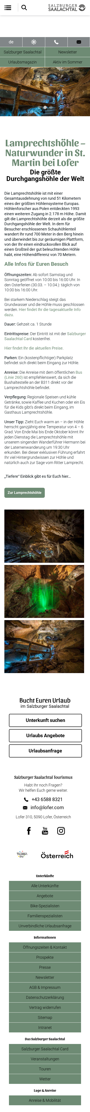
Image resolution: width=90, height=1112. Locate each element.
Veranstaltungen (45, 1059)
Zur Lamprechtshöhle (25, 493)
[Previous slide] (7, 92)
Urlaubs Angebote (45, 735)
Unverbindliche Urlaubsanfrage (45, 926)
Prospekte (45, 957)
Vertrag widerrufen (45, 1007)
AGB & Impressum (45, 987)
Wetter (45, 1079)
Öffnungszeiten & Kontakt (45, 947)
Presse (45, 967)
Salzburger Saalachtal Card (44, 1049)
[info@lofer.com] (79, 42)
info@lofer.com (47, 807)
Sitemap (45, 1017)
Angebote (45, 896)
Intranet (45, 1027)
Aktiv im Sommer (67, 62)
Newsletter (67, 52)
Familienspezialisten (45, 916)
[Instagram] (61, 831)
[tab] (39, 107)
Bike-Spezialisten (44, 906)
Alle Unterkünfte (45, 885)
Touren (45, 1069)
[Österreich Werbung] (57, 854)
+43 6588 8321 (47, 799)
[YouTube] (45, 831)
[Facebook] (29, 831)
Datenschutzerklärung (45, 997)
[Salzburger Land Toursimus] (22, 854)
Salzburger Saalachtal (23, 52)
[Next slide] (83, 92)
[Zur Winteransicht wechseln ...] (33, 42)
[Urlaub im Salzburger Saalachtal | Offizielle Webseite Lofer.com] (66, 7)
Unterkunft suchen (45, 720)
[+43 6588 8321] (56, 42)
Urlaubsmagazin (22, 62)
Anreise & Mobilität (45, 1100)
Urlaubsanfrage (45, 751)
